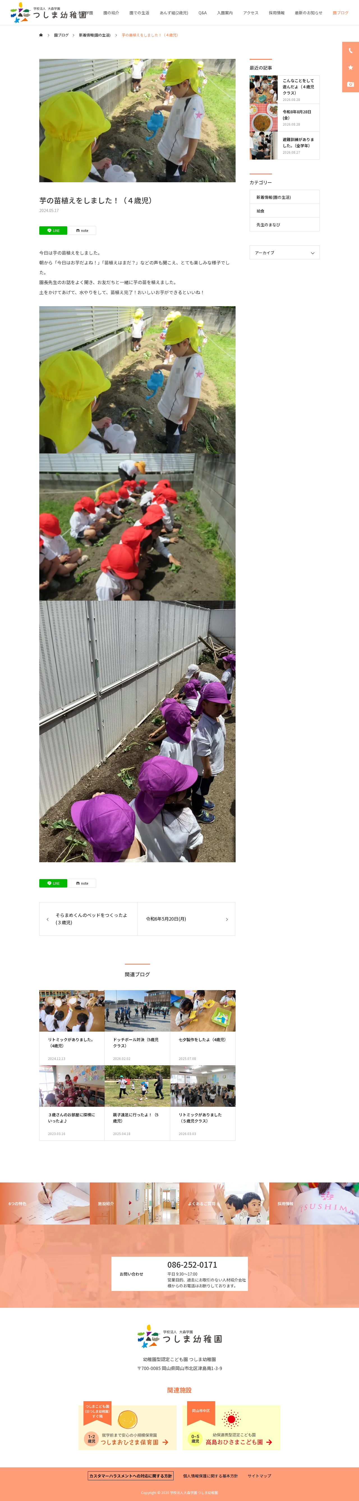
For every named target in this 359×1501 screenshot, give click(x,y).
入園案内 (225, 12)
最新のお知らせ (309, 12)
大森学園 (85, 12)
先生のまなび (268, 224)
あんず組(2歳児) (174, 12)
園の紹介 (111, 12)
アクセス (251, 12)
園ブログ (341, 12)
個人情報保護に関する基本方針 (210, 1476)
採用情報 (277, 12)
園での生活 (139, 12)
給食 (260, 211)
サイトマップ (259, 1476)
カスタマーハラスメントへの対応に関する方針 (130, 1476)
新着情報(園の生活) (274, 197)
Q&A (203, 12)
